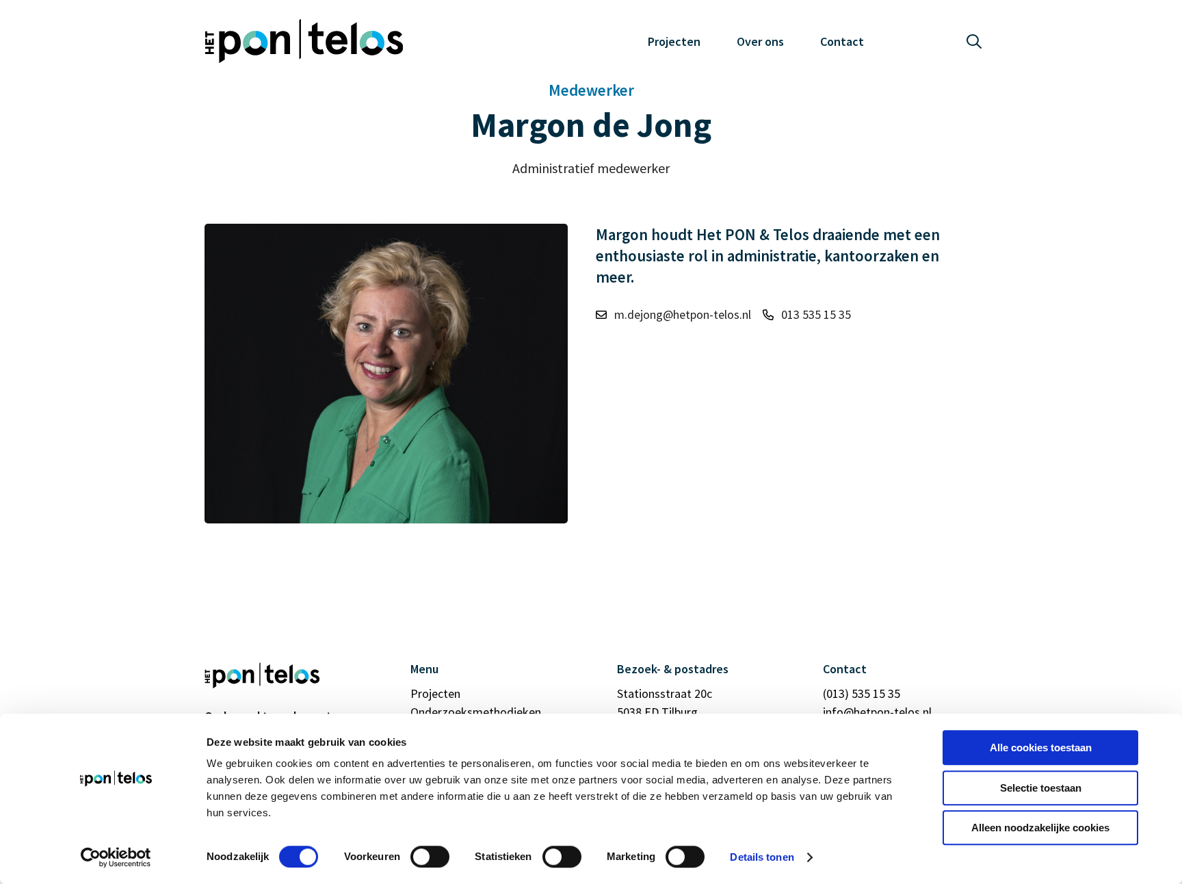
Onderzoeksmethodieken (475, 712)
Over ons (760, 41)
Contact (842, 41)
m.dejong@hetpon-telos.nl (682, 314)
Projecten (674, 41)
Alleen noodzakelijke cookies (1040, 827)
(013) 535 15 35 (861, 693)
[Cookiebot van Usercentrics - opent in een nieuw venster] (116, 857)
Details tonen (761, 857)
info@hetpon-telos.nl (877, 712)
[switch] (429, 857)
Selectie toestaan (1040, 788)
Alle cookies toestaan (1041, 747)
